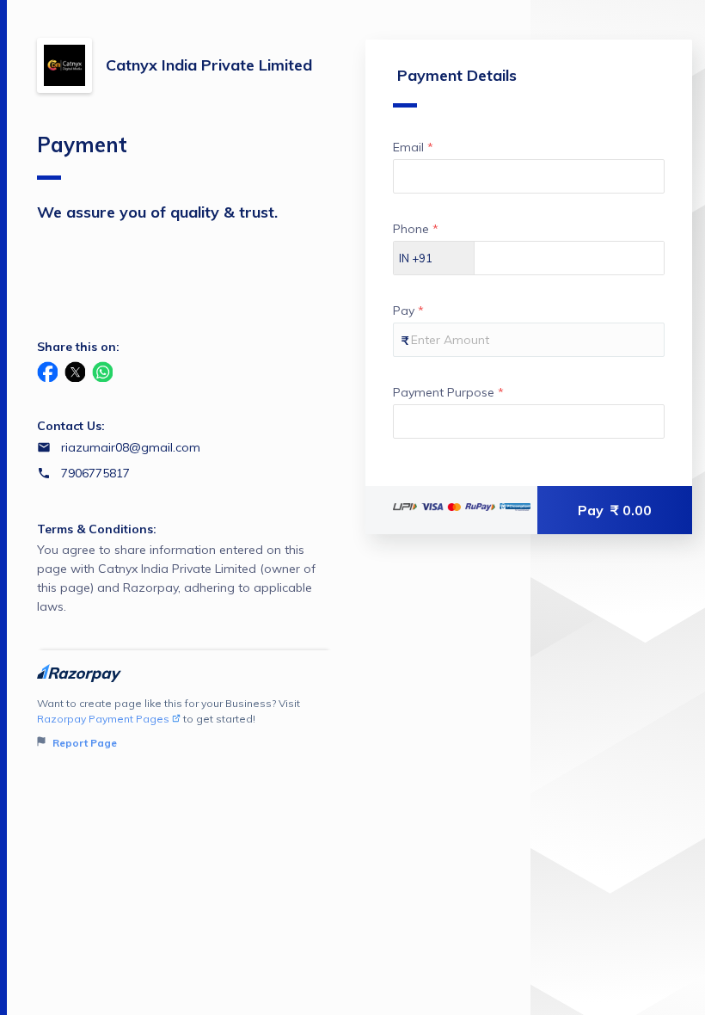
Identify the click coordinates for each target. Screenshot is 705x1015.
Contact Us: (71, 426)
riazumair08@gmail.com (130, 447)
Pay (615, 510)
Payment (82, 144)
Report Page (83, 742)
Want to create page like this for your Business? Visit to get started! (168, 723)
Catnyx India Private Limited (209, 65)
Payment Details (457, 75)
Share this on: (78, 346)
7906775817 (95, 473)
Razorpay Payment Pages (103, 718)
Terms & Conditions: (96, 529)
